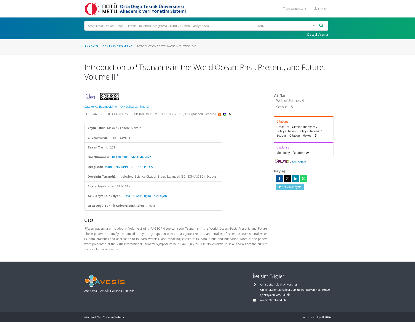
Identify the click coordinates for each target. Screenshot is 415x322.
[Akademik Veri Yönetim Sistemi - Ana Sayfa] (101, 8)
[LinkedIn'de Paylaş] (295, 178)
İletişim (129, 291)
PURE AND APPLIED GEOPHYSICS (129, 167)
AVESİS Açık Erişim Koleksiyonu (147, 196)
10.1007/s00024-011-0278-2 (131, 157)
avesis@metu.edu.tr (273, 300)
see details (299, 162)
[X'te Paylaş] (287, 178)
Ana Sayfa (92, 46)
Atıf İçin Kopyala (291, 187)
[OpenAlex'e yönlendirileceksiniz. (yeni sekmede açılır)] (229, 114)
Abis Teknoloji (312, 317)
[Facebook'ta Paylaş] (279, 178)
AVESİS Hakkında (111, 291)
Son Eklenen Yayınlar (117, 46)
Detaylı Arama (317, 34)
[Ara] (321, 26)
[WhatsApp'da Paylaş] (303, 178)
